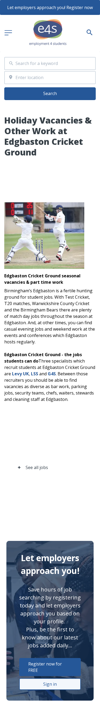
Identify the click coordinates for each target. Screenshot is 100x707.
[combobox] (50, 63)
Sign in (50, 684)
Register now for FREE (45, 667)
